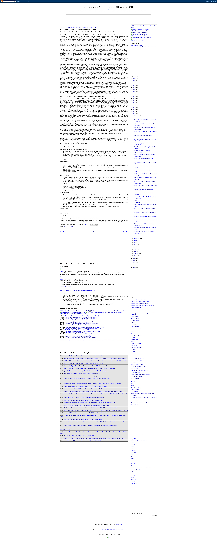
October (136, 236)
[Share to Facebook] (96, 225)
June (135, 244)
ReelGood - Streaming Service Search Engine (142, 467)
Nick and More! (134, 368)
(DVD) (89, 322)
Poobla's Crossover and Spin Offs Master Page (142, 393)
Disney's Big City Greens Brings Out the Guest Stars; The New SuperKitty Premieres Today (86, 405)
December (136, 115)
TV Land (133, 475)
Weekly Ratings (68, 226)
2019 (134, 94)
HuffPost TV (134, 345)
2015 (134, 102)
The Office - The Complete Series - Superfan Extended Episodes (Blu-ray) (83, 328)
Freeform (133, 450)
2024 (134, 83)
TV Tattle (133, 351)
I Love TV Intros (135, 389)
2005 (134, 267)
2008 (134, 260)
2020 (134, 91)
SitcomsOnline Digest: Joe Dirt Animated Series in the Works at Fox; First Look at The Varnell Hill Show (89, 402)
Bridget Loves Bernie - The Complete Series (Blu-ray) (78, 336)
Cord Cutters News (135, 404)
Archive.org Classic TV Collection (139, 440)
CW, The (133, 444)
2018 (134, 96)
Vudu (132, 477)
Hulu (132, 454)
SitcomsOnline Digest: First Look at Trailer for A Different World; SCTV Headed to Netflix (85, 366)
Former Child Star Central (137, 358)
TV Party (133, 362)
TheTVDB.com (134, 391)
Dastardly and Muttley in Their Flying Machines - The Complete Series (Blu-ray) (84, 327)
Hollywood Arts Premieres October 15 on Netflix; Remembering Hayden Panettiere (84, 376)
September (137, 238)
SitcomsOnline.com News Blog (108, 7)
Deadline (133, 330)
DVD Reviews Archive (118, 340)
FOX (132, 448)
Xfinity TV (133, 479)
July (135, 242)
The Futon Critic (135, 326)
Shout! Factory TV (135, 469)
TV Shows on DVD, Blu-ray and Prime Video (101, 340)
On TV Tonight (134, 401)
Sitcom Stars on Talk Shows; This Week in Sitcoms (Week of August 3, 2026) (83, 419)
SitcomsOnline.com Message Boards (140, 301)
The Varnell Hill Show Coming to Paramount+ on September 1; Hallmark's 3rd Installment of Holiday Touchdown (91, 407)
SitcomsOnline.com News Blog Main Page (111, 529)
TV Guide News (135, 320)
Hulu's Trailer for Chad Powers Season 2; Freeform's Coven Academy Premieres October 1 (86, 386)
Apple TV (133, 439)
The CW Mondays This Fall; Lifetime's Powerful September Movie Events (82, 373)
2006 (134, 265)
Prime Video (134, 465)
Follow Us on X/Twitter (142, 30)
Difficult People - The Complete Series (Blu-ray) (76, 326)
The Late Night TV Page (137, 376)
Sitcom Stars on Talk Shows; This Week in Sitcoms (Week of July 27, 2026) (82, 440)
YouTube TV (134, 483)
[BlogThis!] (92, 225)
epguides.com (134, 339)
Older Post (125, 232)
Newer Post (62, 232)
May (135, 247)
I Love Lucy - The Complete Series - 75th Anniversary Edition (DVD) (81, 323)
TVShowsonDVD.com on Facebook (139, 309)
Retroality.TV (134, 357)
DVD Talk (133, 384)
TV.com (133, 337)
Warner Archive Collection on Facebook (140, 374)
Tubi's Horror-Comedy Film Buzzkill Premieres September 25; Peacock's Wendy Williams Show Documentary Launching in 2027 (95, 358)
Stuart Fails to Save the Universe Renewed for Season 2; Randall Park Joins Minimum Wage (86, 378)
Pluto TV (133, 464)
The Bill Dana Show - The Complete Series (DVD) (77, 330)
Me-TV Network (135, 378)
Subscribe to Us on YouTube (144, 37)
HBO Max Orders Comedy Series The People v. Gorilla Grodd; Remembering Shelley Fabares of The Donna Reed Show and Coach (96, 360)
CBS (132, 442)
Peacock (133, 462)
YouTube (133, 481)
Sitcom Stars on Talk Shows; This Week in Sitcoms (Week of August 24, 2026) (83, 363)
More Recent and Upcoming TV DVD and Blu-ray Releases (74, 340)
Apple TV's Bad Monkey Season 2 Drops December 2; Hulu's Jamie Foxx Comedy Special (86, 371)
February (136, 253)
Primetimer (133, 334)
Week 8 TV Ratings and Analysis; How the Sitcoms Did (78, 27)
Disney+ (133, 446)
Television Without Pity (136, 360)
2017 (134, 98)
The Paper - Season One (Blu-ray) (73, 332)
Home (94, 232)
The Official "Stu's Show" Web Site (139, 370)
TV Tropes (133, 395)
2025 (134, 80)
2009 (134, 258)
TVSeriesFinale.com (136, 328)
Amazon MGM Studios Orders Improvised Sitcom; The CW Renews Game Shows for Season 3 (87, 412)
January (136, 255)
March (135, 251)
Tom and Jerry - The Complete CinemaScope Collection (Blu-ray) (81, 318)
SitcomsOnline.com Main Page (138, 299)
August (136, 240)
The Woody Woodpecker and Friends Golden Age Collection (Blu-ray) (82, 316)
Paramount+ (134, 460)
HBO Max (133, 452)
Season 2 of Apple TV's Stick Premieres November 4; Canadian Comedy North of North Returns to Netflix (89, 368)
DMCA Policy (113, 532)
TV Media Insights (135, 372)
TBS (132, 471)
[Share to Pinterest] (97, 225)
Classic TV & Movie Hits (137, 343)
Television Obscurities (136, 347)
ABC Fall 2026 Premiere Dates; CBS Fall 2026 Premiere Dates (79, 435)
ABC (132, 437)
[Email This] (91, 225)
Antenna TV (134, 380)
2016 (134, 100)
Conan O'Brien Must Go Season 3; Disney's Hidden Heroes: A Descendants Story (84, 397)
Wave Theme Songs (136, 387)
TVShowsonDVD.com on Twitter (139, 311)
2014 (134, 105)
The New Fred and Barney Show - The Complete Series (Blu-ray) (81, 317)
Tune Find (133, 382)
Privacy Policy (104, 532)
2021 (134, 89)
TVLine (132, 322)
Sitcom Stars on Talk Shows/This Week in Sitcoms (143, 46)
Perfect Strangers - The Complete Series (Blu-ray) (77, 333)
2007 (134, 263)
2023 (134, 85)
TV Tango (133, 349)
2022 (134, 87)
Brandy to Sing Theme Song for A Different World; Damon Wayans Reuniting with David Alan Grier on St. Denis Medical (93, 391)
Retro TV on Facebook (136, 355)
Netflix (132, 458)
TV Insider (133, 324)
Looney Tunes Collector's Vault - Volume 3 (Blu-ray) (77, 335)
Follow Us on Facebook (143, 29)
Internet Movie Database (137, 335)
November (136, 118)
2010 (134, 113)
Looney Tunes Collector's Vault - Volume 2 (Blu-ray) (77, 319)
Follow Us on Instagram (143, 35)
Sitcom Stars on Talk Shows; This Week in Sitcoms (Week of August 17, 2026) (83, 381)
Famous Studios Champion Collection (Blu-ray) (76, 322)
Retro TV (133, 353)
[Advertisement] (108, 19)
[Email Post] (88, 224)
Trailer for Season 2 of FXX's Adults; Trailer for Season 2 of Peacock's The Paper (84, 388)
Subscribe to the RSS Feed (141, 39)
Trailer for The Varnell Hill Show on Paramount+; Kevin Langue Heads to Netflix (83, 355)
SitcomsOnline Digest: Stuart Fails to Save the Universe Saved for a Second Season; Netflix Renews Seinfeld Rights (92, 383)
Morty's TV (133, 341)
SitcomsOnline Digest (136, 45)
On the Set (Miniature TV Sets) (138, 366)
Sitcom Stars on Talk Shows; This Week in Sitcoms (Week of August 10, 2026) (83, 400)
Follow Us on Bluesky (142, 32)
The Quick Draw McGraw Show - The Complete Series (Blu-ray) (80, 337)
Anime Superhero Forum (137, 364)
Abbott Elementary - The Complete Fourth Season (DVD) (79, 321)
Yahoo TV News (135, 316)
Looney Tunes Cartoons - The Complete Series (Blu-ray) (79, 324)
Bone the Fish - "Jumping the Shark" (140, 402)
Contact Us (141, 40)
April (135, 249)
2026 (134, 78)
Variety (132, 332)
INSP (132, 385)
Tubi (132, 473)
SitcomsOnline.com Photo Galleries (140, 303)
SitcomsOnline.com (111, 526)
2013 (134, 107)
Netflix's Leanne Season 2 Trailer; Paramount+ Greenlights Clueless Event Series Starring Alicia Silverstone (90, 425)
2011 (134, 111)
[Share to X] (94, 225)
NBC (132, 456)
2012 (134, 109)
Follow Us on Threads (142, 34)
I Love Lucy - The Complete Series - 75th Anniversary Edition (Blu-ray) (82, 331)
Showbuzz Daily (135, 318)
